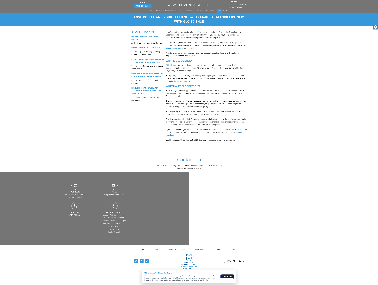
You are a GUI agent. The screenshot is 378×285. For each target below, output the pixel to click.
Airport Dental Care (173, 48)
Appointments (199, 249)
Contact (226, 11)
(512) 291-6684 (143, 6)
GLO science (171, 65)
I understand (227, 276)
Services (187, 11)
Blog (219, 11)
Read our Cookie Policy (201, 280)
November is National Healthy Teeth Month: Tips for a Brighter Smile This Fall (146, 90)
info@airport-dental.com (113, 195)
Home (151, 11)
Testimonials (210, 11)
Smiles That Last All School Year (146, 48)
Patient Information (172, 11)
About (158, 11)
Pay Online (200, 11)
